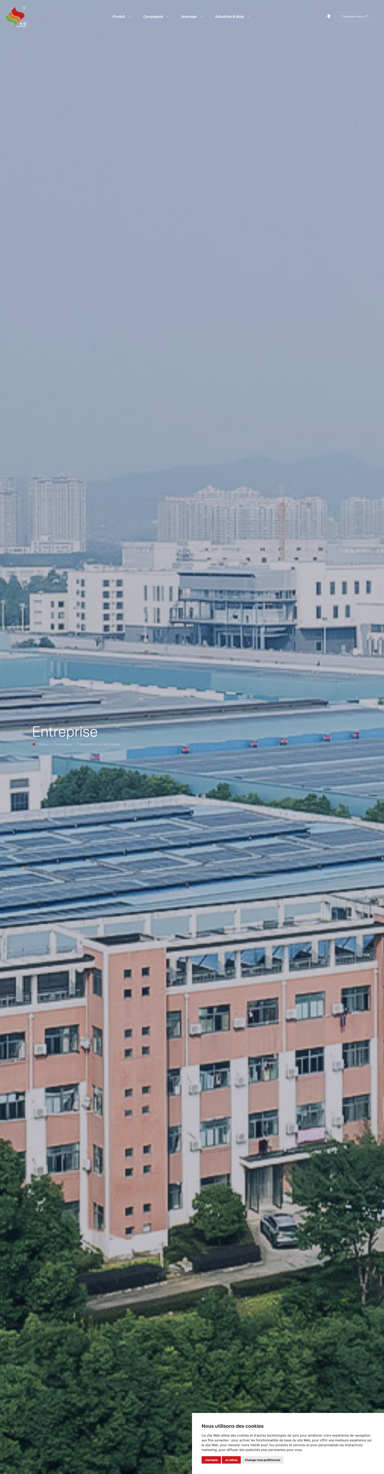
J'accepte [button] (211, 1460)
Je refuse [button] (231, 1460)
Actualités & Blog (230, 16)
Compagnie (153, 16)
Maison (41, 744)
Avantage (189, 16)
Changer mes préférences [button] (262, 1460)
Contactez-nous (354, 16)
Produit (119, 16)
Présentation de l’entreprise (98, 744)
